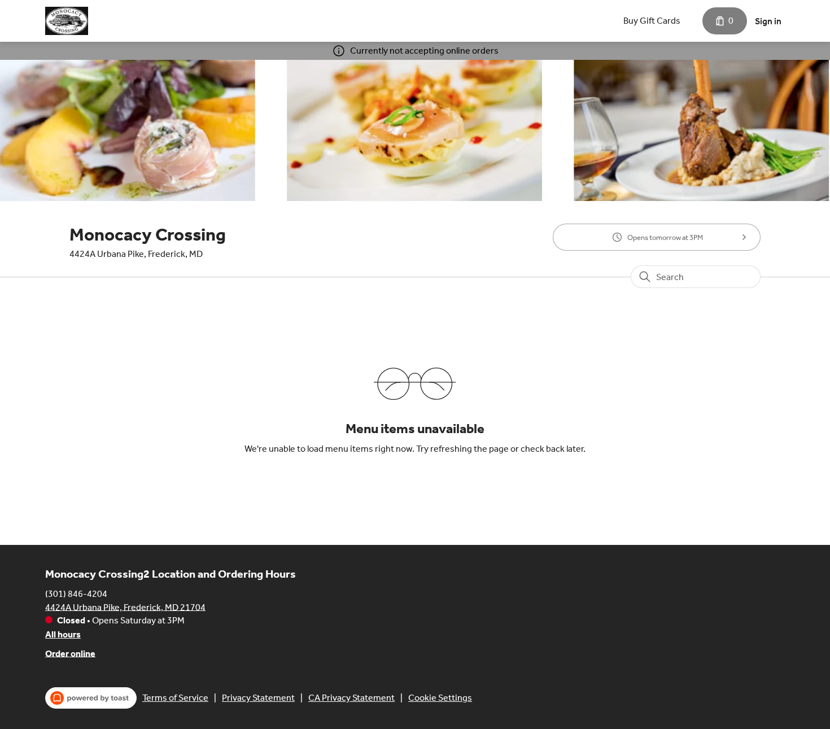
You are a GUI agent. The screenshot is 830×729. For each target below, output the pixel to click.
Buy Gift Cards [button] (651, 20)
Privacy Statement (258, 697)
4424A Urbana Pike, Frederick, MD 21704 (125, 606)
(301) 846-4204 (76, 593)
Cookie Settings (440, 697)
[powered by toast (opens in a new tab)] (91, 698)
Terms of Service (175, 697)
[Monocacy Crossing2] (66, 21)
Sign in (768, 21)
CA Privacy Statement (351, 697)
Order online (70, 653)
